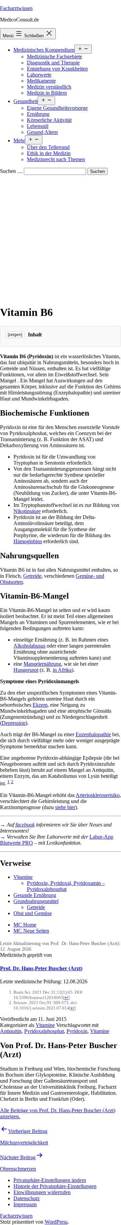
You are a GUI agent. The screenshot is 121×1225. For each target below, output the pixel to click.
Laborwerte (39, 75)
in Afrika (62, 670)
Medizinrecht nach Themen (56, 159)
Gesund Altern (42, 132)
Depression (14, 723)
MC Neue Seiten (31, 931)
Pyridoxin (77, 1031)
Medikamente (41, 81)
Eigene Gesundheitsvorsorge (57, 108)
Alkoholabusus (29, 646)
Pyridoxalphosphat (44, 1031)
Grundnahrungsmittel (35, 901)
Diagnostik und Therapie (53, 62)
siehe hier (65, 807)
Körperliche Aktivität (49, 120)
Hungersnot (25, 670)
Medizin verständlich (49, 87)
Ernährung (38, 114)
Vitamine (23, 877)
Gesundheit (25, 101)
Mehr (19, 140)
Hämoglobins (27, 541)
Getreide (32, 576)
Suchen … (11, 171)
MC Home (24, 925)
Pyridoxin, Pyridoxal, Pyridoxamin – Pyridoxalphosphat (66, 886)
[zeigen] (15, 334)
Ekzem (40, 705)
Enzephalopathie (93, 734)
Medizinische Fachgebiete (54, 56)
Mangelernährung (42, 664)
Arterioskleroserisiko (98, 795)
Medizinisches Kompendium (43, 50)
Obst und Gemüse (32, 913)
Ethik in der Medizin (49, 153)
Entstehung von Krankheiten (57, 69)
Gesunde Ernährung (34, 895)
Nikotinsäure (27, 511)
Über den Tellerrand (48, 147)
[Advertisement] (60, 238)
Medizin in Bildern (47, 93)
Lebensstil (37, 126)
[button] (49, 1180)
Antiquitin (11, 1031)
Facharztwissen (16, 8)
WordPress (56, 1222)
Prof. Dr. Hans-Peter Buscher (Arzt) (41, 968)
